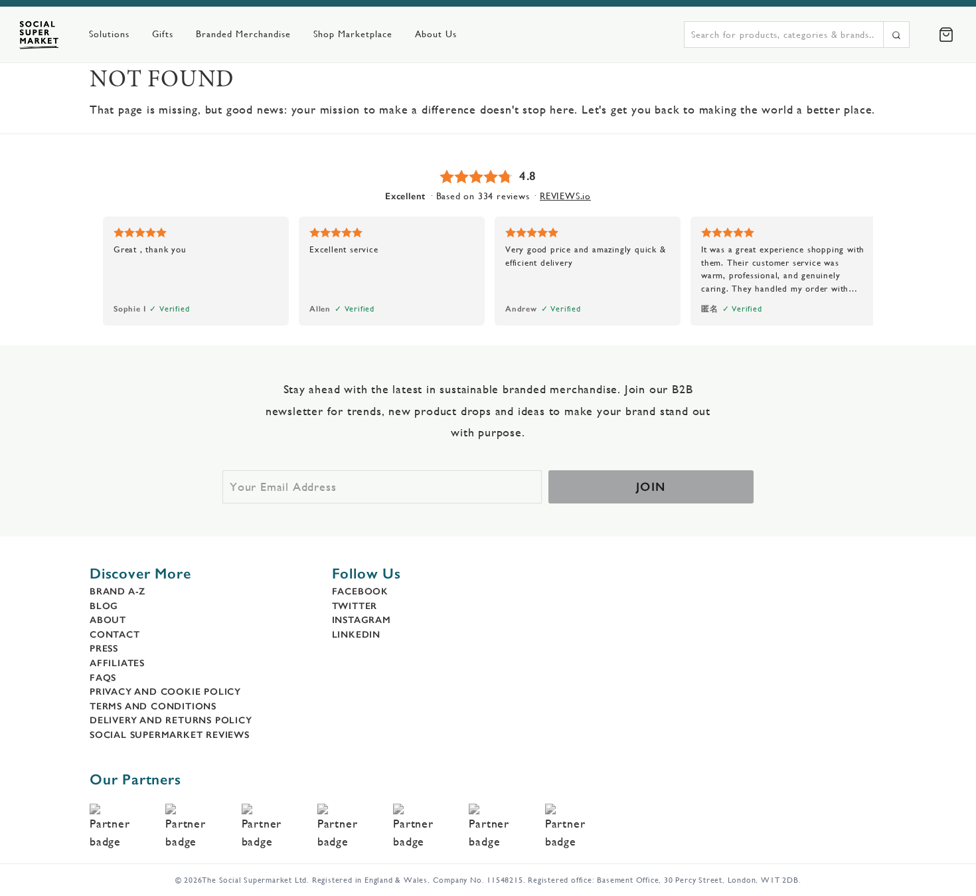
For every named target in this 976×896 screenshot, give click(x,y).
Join (651, 487)
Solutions (109, 34)
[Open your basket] (946, 34)
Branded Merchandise (243, 34)
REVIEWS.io (565, 196)
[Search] (896, 34)
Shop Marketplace (352, 34)
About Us (436, 34)
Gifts (162, 34)
